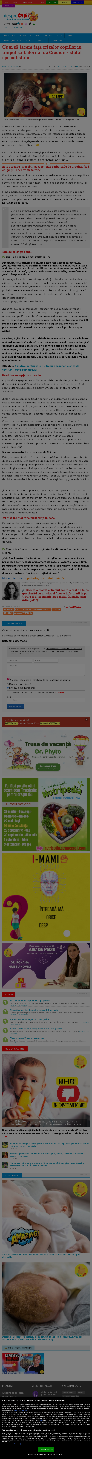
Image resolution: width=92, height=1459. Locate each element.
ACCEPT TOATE (46, 1450)
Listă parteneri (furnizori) (11, 1444)
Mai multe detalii (20, 1410)
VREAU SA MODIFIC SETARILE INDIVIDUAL (45, 1455)
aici (41, 1420)
